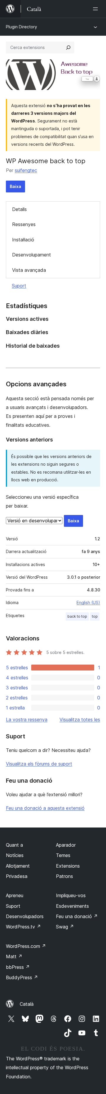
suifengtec (26, 170)
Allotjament (18, 866)
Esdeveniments (72, 906)
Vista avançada (29, 270)
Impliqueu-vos (71, 895)
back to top (77, 616)
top (95, 616)
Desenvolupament (31, 255)
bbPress (18, 967)
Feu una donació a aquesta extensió (45, 808)
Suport (19, 286)
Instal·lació (23, 240)
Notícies (15, 855)
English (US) (88, 602)
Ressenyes (24, 224)
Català (27, 1004)
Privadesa (16, 876)
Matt (14, 956)
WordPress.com (26, 946)
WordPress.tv (23, 927)
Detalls (19, 209)
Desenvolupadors (25, 916)
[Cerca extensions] (68, 47)
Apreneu (14, 895)
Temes (63, 855)
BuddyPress (22, 977)
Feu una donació (77, 916)
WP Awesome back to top (45, 161)
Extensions (68, 866)
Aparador (66, 845)
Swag (65, 927)
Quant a (14, 845)
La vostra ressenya (26, 719)
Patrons (64, 876)
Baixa (15, 186)
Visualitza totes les (79, 719)
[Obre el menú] (96, 9)
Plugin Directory (21, 26)
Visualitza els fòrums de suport (39, 764)
